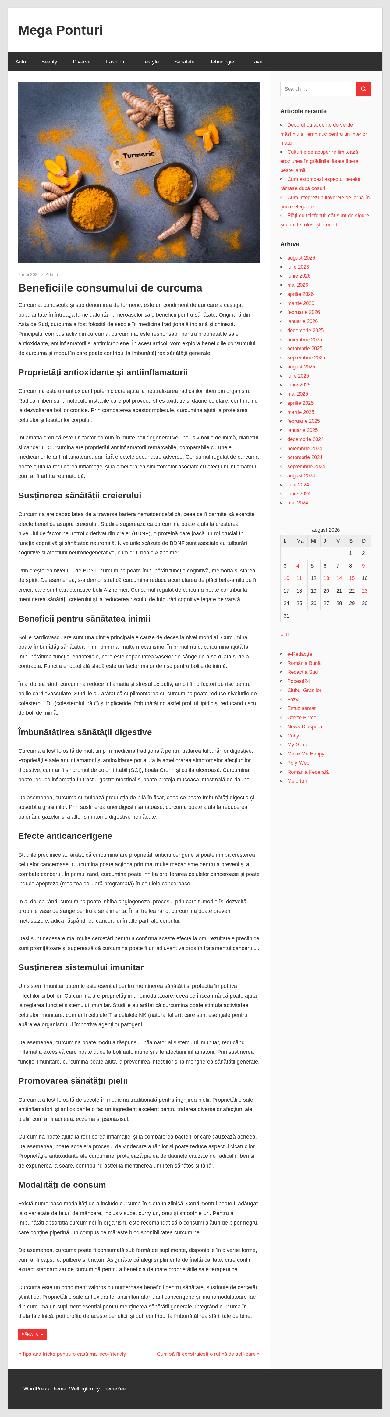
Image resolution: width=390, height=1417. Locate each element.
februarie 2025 (303, 421)
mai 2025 (297, 394)
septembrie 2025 (306, 358)
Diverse (81, 62)
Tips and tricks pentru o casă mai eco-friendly (74, 1354)
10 (286, 578)
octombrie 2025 (304, 348)
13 (326, 578)
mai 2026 (297, 285)
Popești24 (298, 681)
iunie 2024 (298, 494)
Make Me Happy (305, 754)
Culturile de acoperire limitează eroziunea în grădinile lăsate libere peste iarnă (319, 161)
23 (364, 591)
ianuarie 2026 (302, 321)
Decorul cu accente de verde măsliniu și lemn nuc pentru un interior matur (323, 134)
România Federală (308, 772)
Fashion (115, 62)
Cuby (293, 736)
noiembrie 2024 (304, 448)
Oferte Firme (301, 717)
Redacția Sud (302, 672)
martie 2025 (300, 412)
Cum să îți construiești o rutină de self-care (206, 1354)
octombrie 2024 (304, 457)
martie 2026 (300, 303)
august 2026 (301, 258)
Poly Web (298, 763)
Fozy (293, 699)
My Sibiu (297, 745)
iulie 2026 (298, 267)
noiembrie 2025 (304, 340)
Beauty (49, 62)
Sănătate (184, 62)
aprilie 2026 (300, 294)
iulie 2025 (298, 376)
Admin (52, 274)
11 (299, 578)
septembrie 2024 (306, 466)
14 (339, 578)
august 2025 (301, 367)
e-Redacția (299, 654)
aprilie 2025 (300, 403)
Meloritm (297, 781)
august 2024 (301, 476)
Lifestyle (149, 62)
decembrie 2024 (305, 439)
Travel (257, 62)
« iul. (285, 634)
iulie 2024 (298, 485)
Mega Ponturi (60, 30)
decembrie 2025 (305, 330)
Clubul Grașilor (304, 690)
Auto (21, 62)
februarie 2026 (303, 312)
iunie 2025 (298, 385)
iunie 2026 (298, 276)
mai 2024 (297, 503)
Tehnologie (222, 62)
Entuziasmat (301, 708)
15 (352, 578)
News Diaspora (304, 727)
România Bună (304, 663)
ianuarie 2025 (302, 430)
